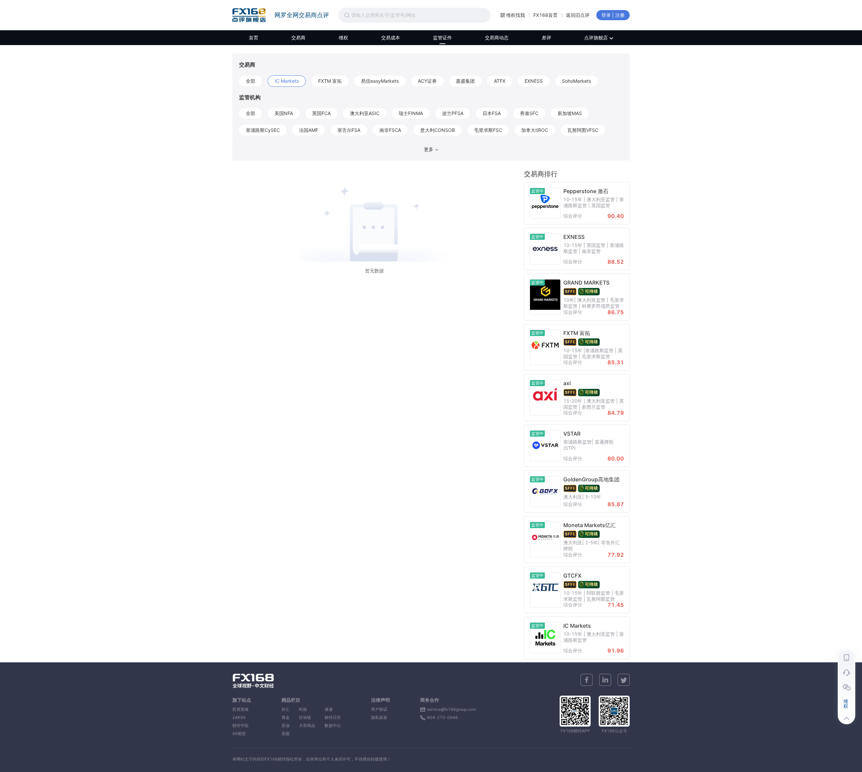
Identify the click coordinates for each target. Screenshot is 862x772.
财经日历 (333, 717)
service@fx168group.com (451, 709)
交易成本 (390, 37)
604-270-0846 (442, 717)
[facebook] (587, 680)
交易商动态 (496, 37)
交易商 (298, 37)
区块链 (307, 717)
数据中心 (333, 725)
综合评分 (572, 216)
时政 (307, 709)
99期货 (239, 733)
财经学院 (240, 725)
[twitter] (624, 680)
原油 (285, 725)
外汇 (285, 709)
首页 (253, 37)
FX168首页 (545, 15)
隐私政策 (379, 717)
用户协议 (379, 709)
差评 (546, 37)
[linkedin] (605, 680)
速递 (333, 709)
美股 (285, 733)
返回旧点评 (578, 15)
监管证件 (442, 37)
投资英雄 (240, 709)
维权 (343, 37)
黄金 (285, 717)
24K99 (239, 717)
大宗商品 (307, 725)
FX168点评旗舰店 (249, 15)
